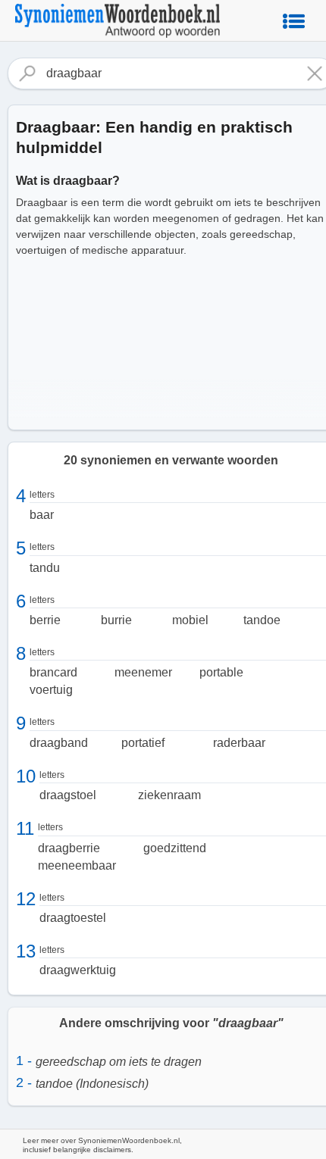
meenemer (143, 672)
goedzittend (174, 848)
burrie (116, 620)
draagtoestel (72, 917)
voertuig (51, 689)
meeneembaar (77, 865)
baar (42, 514)
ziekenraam (169, 795)
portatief (143, 742)
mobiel (190, 620)
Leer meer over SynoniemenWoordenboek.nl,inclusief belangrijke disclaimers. (102, 1145)
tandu (45, 567)
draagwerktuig (77, 970)
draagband (59, 742)
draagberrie (69, 848)
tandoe (262, 620)
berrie (45, 620)
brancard (53, 672)
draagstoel (67, 795)
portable (221, 672)
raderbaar (239, 742)
